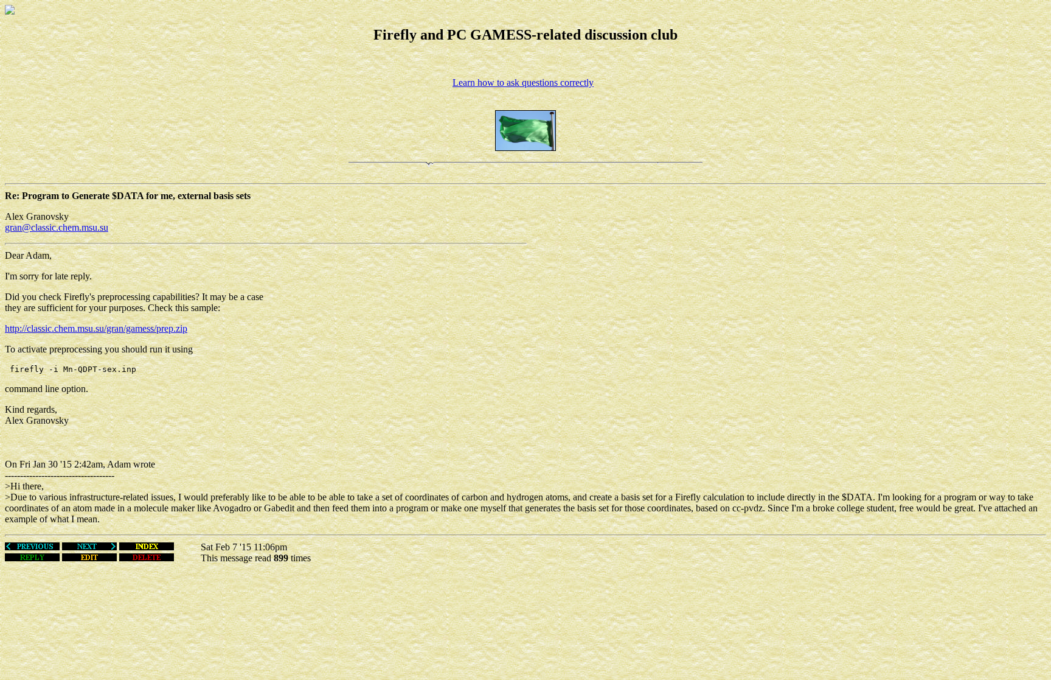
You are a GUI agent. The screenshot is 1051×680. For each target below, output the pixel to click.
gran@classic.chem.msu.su (56, 227)
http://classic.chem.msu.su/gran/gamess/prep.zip (96, 328)
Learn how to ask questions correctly (523, 82)
